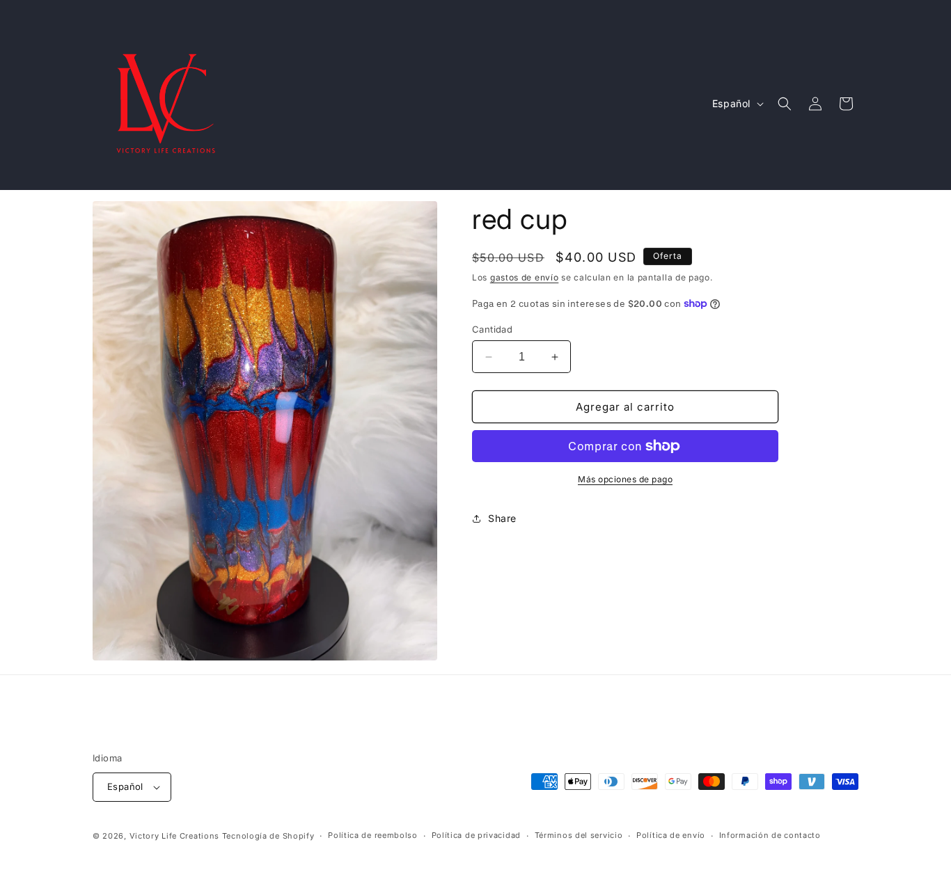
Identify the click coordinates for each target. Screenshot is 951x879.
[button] (784, 103)
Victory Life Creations (174, 836)
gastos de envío (524, 277)
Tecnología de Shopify (268, 836)
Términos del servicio (579, 835)
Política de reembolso (373, 835)
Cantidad (492, 329)
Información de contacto (770, 835)
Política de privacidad (476, 835)
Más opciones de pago (625, 479)
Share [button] (502, 518)
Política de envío (670, 835)
